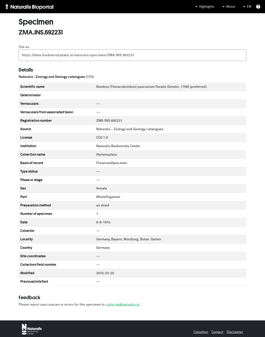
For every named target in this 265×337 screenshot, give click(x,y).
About (230, 6)
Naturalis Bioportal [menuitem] (32, 7)
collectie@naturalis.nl (123, 304)
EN (249, 6)
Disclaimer (235, 332)
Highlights (206, 6)
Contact (217, 332)
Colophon (201, 332)
